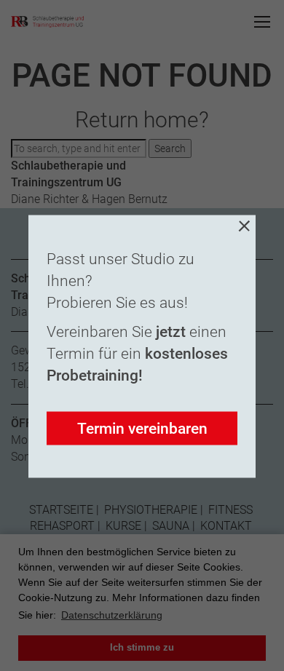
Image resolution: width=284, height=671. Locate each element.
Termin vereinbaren (142, 428)
